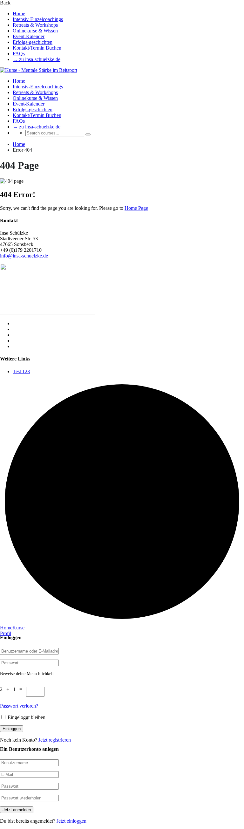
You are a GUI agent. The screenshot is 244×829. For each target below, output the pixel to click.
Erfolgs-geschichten (32, 42)
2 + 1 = (13, 689)
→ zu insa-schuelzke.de (36, 59)
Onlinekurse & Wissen (35, 30)
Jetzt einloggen (71, 821)
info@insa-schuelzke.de (24, 255)
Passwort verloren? (19, 706)
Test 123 (21, 371)
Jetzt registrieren (54, 740)
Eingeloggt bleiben (25, 717)
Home (19, 13)
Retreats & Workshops (35, 25)
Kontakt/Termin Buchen (37, 48)
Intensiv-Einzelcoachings (38, 19)
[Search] (88, 134)
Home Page (136, 208)
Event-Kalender (28, 36)
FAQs (19, 53)
